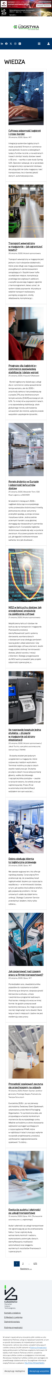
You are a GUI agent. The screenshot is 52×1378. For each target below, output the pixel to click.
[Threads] (20, 44)
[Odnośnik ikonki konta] (48, 43)
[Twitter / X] (11, 44)
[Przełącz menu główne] (39, 44)
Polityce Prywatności (38, 1347)
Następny (26, 1269)
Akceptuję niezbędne (14, 1371)
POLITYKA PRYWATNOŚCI (34, 1363)
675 (35, 1264)
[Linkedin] (2, 44)
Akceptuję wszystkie (39, 1371)
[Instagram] (15, 44)
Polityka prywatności (13, 1328)
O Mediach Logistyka (13, 1317)
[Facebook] (6, 44)
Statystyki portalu (12, 1322)
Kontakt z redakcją (12, 1313)
